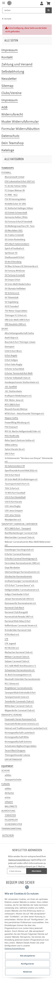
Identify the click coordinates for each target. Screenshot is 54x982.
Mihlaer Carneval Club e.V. (17, 656)
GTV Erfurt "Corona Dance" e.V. (19, 585)
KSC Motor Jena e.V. (14, 400)
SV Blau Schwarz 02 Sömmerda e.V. (21, 266)
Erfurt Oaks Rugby (13, 364)
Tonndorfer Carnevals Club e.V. (19, 701)
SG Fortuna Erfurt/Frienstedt (18, 221)
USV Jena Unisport (14, 510)
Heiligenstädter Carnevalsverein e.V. (22, 589)
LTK (6, 638)
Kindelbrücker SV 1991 (15, 203)
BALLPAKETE (11, 806)
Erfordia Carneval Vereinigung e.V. (21, 558)
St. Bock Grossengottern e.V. (18, 674)
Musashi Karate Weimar (16, 409)
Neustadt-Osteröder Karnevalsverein (22, 679)
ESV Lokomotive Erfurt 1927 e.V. (20, 181)
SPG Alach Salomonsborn (17, 243)
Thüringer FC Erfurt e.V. (16, 315)
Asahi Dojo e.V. (11, 337)
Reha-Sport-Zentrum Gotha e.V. (20, 440)
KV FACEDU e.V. (12, 647)
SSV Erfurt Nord (12, 474)
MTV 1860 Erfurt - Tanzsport (18, 528)
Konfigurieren (27, 964)
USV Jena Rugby (12, 506)
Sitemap (7, 85)
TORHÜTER (10, 815)
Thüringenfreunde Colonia (17, 754)
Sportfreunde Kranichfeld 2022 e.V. (21, 470)
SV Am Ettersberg (13, 261)
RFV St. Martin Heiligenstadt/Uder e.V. (23, 431)
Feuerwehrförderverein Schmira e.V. (22, 723)
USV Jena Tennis (12, 514)
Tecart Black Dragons (15, 750)
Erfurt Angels (11, 355)
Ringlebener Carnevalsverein (18, 687)
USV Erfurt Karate (13, 501)
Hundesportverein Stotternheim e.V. (22, 382)
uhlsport (9, 801)
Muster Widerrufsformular (20, 121)
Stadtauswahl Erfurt (14, 257)
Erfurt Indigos (11, 359)
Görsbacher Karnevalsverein (18, 576)
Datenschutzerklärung (19, 859)
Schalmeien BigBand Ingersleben (20, 745)
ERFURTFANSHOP (13, 759)
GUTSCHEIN (8, 835)
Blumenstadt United (14, 176)
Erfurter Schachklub (14, 368)
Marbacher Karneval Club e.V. (19, 652)
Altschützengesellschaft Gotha (19, 333)
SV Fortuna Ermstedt (15, 275)
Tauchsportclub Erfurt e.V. (17, 483)
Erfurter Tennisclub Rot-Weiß (19, 373)
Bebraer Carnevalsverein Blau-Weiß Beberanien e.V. (27, 543)
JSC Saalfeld (11, 386)
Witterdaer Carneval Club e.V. (19, 705)
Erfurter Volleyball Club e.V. (18, 377)
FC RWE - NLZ (11, 194)
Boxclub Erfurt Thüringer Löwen (20, 341)
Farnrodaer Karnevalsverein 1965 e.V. (22, 563)
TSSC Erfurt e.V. (12, 488)
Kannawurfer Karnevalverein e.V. (20, 603)
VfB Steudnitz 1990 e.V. (15, 324)
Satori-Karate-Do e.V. (15, 449)
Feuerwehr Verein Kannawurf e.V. (20, 719)
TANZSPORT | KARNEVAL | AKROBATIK (19, 523)
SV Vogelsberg (11, 301)
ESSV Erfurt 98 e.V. (13, 350)
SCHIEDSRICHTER (13, 824)
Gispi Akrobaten (12, 567)
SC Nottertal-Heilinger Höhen (19, 208)
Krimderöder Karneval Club (18, 629)
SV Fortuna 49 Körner (15, 270)
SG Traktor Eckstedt (14, 234)
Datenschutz (10, 135)
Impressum (9, 50)
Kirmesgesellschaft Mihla (17, 737)
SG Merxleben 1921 (14, 230)
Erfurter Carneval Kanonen (18, 554)
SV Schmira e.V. (12, 292)
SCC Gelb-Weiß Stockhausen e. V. (20, 665)
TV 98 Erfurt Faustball (15, 492)
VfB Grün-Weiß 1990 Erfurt (17, 319)
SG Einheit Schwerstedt (16, 212)
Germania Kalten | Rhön (16, 217)
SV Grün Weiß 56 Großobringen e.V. (21, 479)
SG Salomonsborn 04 (15, 465)
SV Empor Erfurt (12, 279)
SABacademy (11, 444)
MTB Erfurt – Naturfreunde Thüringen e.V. (24, 413)
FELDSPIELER (11, 819)
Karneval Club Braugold (16, 612)
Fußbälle (5, 783)
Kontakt (7, 57)
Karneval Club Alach (14, 607)
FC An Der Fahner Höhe (15, 185)
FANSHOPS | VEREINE (11, 714)
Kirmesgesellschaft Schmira (18, 741)
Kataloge (7, 150)
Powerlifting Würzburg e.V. (17, 422)
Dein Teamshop (12, 143)
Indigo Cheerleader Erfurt (17, 594)
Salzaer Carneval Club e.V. (17, 661)
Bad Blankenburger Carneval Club (21, 532)
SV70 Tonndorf (12, 306)
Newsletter (9, 78)
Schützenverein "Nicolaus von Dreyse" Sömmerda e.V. (29, 460)
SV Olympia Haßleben (15, 288)
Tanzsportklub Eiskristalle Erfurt (20, 692)
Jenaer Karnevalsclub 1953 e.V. (19, 598)
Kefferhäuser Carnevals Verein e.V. (21, 625)
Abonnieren (36, 871)
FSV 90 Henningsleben (15, 199)
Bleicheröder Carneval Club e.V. (20, 537)
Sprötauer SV (11, 252)
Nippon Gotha (11, 417)
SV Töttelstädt (11, 297)
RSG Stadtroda (12, 435)
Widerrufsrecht (12, 114)
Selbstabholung (12, 71)
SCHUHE (5, 770)
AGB (4, 107)
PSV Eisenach (11, 426)
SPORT (4, 328)
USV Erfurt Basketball (15, 497)
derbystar (9, 792)
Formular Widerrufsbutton (20, 128)
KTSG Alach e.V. (12, 634)
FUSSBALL (6, 172)
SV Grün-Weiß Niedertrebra (18, 284)
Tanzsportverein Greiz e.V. (17, 696)
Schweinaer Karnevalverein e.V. (20, 670)
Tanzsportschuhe (13, 779)
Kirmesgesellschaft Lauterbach (20, 732)
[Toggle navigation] (3, 1)
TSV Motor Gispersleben (16, 310)
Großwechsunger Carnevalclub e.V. (21, 580)
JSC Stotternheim (13, 391)
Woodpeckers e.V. (13, 519)
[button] (42, 3)
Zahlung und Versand (16, 64)
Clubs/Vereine (11, 93)
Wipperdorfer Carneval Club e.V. (20, 710)
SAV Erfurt (10, 453)
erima (7, 797)
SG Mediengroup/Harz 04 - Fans (19, 225)
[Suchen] (48, 10)
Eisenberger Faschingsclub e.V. (19, 549)
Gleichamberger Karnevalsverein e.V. (22, 571)
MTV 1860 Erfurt (12, 404)
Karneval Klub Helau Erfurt (17, 620)
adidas (8, 775)
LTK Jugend (10, 643)
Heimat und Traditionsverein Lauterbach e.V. (26, 728)
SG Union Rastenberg (15, 239)
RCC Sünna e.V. (12, 683)
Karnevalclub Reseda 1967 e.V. (19, 616)
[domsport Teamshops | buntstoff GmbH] (9, 3)
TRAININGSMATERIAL (11, 828)
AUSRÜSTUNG (8, 810)
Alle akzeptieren (27, 955)
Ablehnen (27, 972)
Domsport (9, 346)
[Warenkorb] (48, 3)
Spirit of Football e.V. (14, 248)
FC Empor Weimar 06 (15, 190)
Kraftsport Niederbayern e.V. (18, 395)
